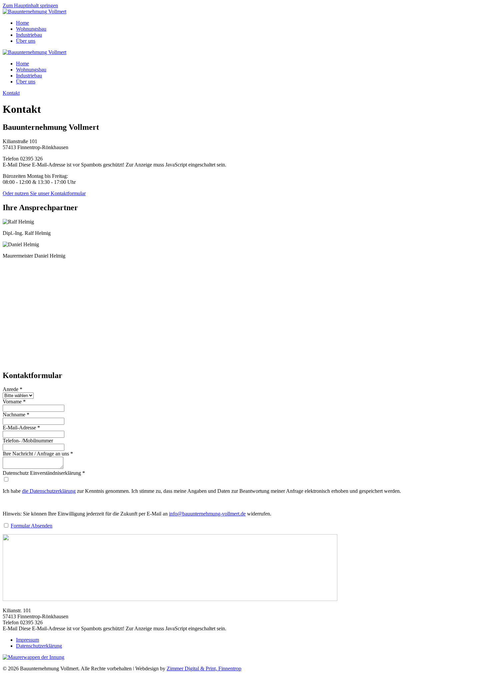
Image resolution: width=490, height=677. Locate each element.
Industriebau (29, 35)
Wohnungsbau (31, 29)
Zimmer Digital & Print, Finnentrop (204, 668)
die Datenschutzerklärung (49, 491)
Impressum (27, 640)
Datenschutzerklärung (39, 646)
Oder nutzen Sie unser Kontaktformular (44, 193)
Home (22, 23)
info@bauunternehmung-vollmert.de (207, 514)
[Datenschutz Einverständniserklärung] (6, 479)
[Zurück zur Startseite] (34, 11)
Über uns (25, 41)
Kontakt (11, 93)
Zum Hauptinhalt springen (30, 5)
